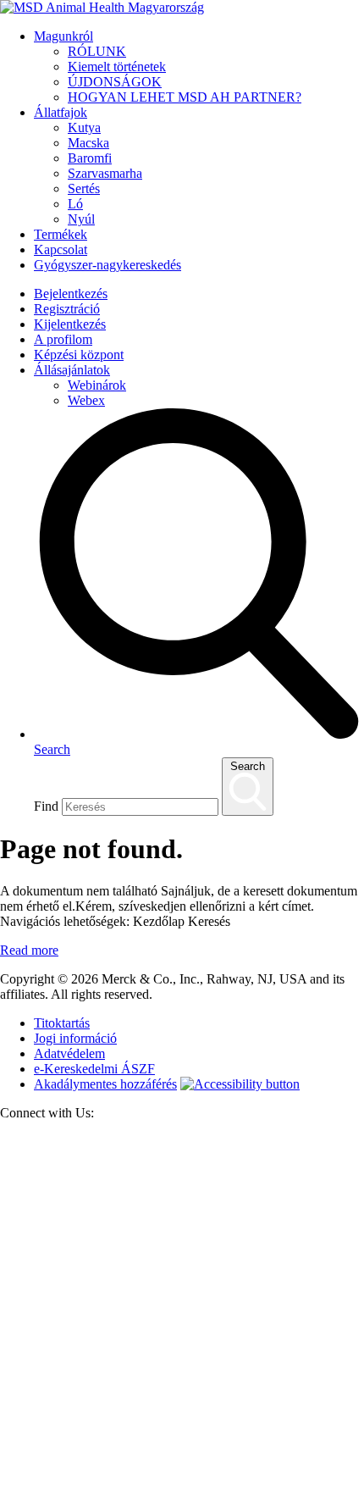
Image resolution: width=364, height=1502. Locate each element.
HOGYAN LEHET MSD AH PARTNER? (184, 97)
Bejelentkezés (71, 293)
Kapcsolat (60, 249)
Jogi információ (75, 1038)
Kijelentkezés (70, 324)
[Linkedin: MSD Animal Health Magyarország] (182, 1494)
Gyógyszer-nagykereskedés (107, 265)
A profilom (63, 339)
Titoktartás (62, 1023)
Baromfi (90, 158)
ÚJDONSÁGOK (115, 82)
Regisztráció (67, 309)
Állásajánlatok (72, 370)
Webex (86, 400)
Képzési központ (79, 354)
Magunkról (63, 36)
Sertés (84, 188)
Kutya (84, 127)
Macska (88, 143)
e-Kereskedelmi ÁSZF (94, 1068)
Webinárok (97, 385)
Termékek (60, 234)
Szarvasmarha (105, 173)
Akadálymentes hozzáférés (105, 1084)
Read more (29, 950)
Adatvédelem (69, 1053)
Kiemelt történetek (117, 66)
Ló (75, 204)
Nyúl (81, 219)
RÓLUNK (97, 51)
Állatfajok (60, 112)
